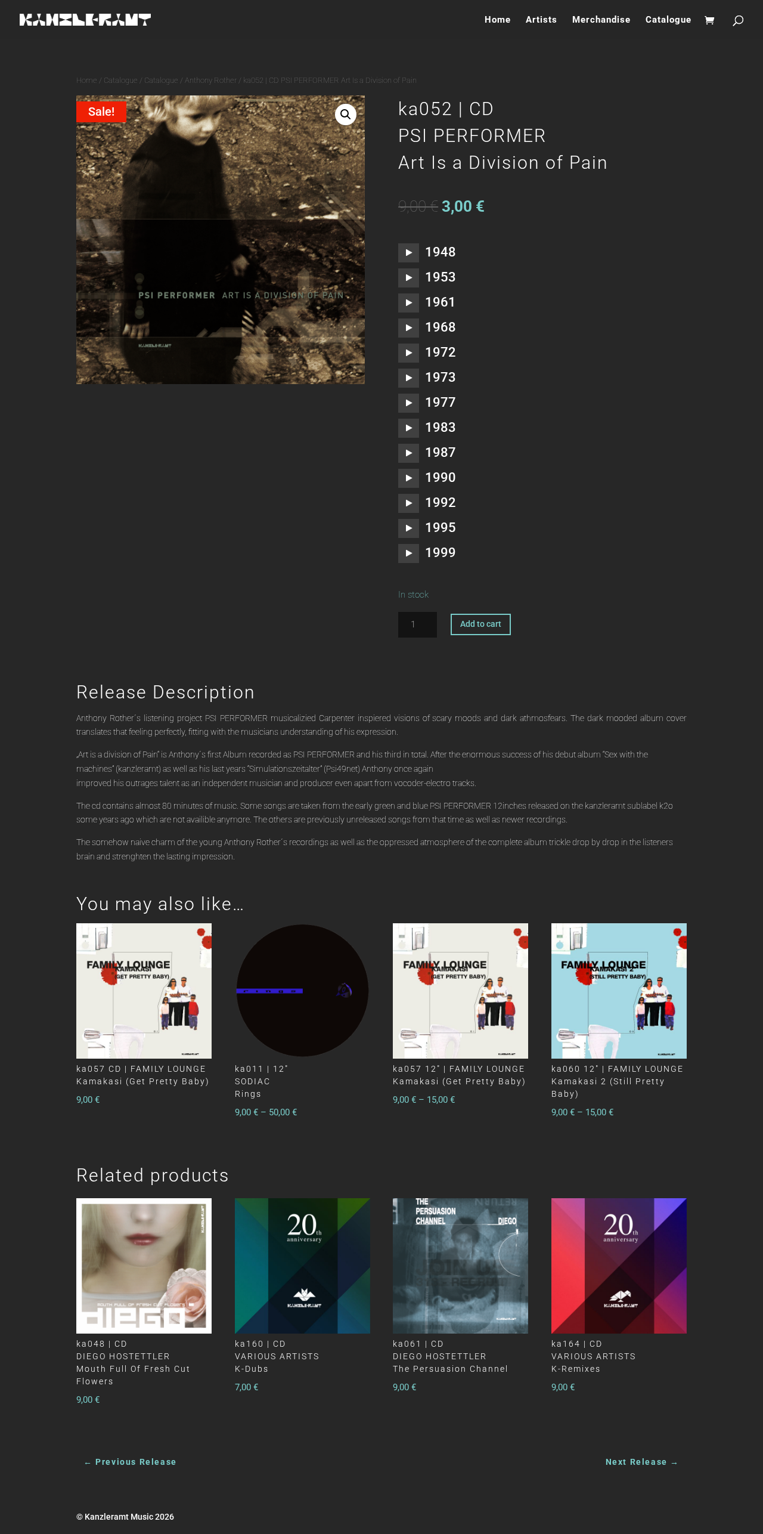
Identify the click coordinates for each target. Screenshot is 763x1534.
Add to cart (480, 624)
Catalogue (668, 20)
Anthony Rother (211, 80)
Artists (541, 20)
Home (498, 20)
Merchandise (601, 20)
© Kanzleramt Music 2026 (125, 1516)
